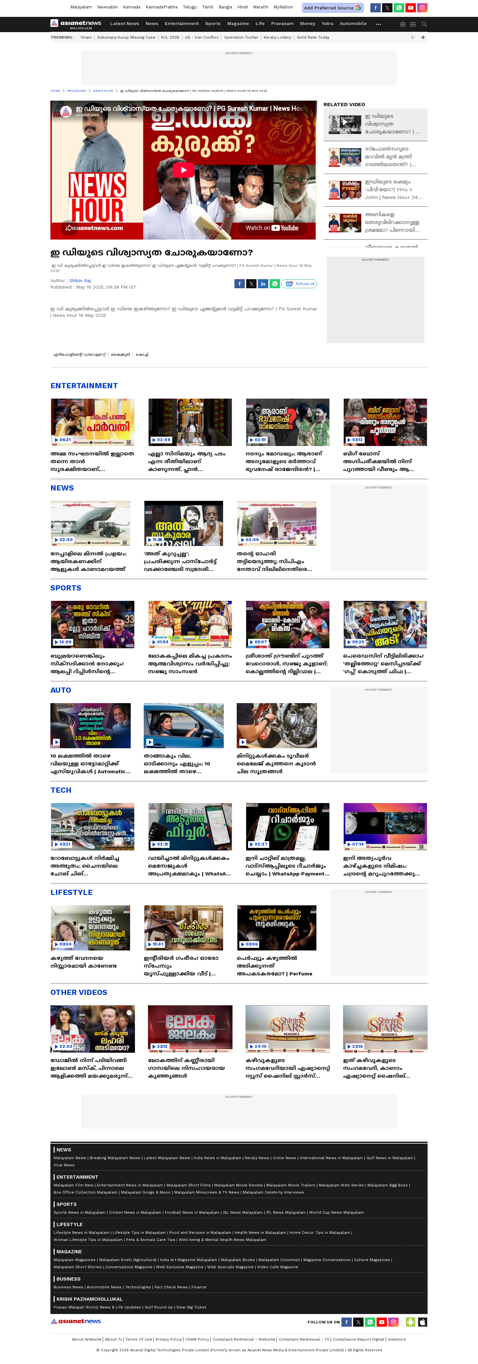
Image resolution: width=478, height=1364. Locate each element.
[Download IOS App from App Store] (422, 1322)
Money (307, 23)
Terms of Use (139, 1339)
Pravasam (282, 23)
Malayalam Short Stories (78, 1267)
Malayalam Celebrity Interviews (273, 1192)
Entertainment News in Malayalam (130, 1185)
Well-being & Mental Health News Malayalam (222, 1239)
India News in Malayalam (217, 1158)
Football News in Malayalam (192, 1212)
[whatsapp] (399, 7)
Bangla (225, 7)
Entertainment (182, 23)
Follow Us (305, 283)
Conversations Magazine (129, 1267)
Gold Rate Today (313, 37)
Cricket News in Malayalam (135, 1212)
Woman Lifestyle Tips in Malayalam (88, 1239)
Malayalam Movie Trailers (290, 1185)
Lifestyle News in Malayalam (81, 1232)
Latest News (124, 23)
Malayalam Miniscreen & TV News (206, 1192)
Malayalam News (70, 1158)
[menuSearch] (424, 24)
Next (423, 37)
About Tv (113, 1339)
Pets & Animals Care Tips (150, 1239)
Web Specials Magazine (230, 1267)
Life (260, 23)
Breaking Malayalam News (115, 1158)
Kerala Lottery (277, 37)
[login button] (404, 24)
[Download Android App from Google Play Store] (410, 1322)
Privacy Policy (169, 1339)
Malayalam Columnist (279, 1260)
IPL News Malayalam (286, 1212)
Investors (397, 1339)
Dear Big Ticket (191, 1307)
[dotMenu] (379, 24)
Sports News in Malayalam (79, 1212)
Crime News (284, 1158)
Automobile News (104, 1287)
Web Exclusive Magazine (180, 1267)
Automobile (353, 23)
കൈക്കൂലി (120, 354)
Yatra (327, 23)
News (152, 23)
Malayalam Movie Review (238, 1185)
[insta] (422, 7)
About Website (86, 1339)
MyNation (283, 7)
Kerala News (257, 1158)
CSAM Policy (197, 1339)
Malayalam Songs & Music (146, 1192)
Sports (213, 23)
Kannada (131, 7)
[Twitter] (387, 7)
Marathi (260, 7)
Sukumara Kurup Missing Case (126, 37)
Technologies (138, 1287)
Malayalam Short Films (188, 1185)
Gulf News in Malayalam (389, 1158)
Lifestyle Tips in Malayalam (139, 1232)
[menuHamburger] (413, 24)
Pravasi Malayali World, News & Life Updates (97, 1307)
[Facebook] (375, 7)
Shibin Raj (80, 280)
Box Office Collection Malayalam (85, 1192)
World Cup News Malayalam (336, 1212)
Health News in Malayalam (260, 1232)
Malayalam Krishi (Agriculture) (127, 1260)
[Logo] (78, 24)
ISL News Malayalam (243, 1212)
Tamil (207, 7)
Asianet (75, 1321)
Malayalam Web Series (341, 1185)
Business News (68, 1287)
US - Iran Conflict (202, 37)
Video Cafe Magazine (277, 1267)
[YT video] (410, 7)
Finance (199, 1287)
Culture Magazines (372, 1260)
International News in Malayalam (331, 1158)
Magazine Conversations (327, 1260)
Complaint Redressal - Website (244, 1339)
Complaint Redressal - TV (304, 1339)
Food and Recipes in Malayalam (200, 1232)
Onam (86, 37)
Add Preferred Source (328, 7)
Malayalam (81, 7)
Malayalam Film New (73, 1185)
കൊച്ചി (142, 354)
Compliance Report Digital (358, 1339)
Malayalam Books (238, 1260)
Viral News (64, 1165)
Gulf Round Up (159, 1307)
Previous (413, 37)
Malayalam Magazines (75, 1260)
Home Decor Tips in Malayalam (319, 1232)
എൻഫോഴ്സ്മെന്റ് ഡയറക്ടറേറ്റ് (79, 354)
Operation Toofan (241, 37)
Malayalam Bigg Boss (387, 1185)
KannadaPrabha (162, 7)
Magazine (238, 23)
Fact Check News (171, 1287)
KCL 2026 (170, 37)
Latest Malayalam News (167, 1158)
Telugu (190, 7)
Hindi (242, 7)
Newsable (107, 7)
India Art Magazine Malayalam (188, 1260)
